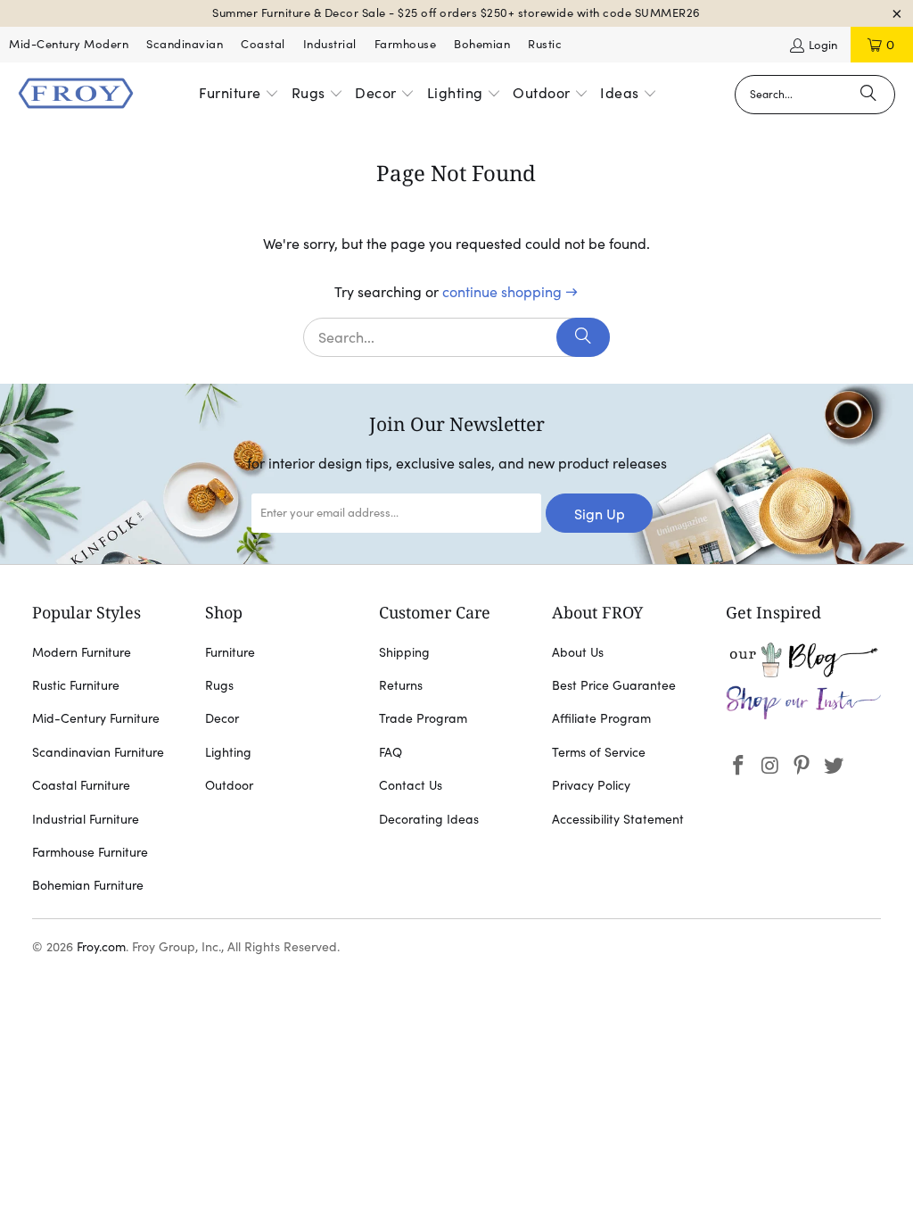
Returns (401, 685)
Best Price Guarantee (614, 685)
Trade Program (423, 718)
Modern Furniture (81, 652)
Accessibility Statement (618, 819)
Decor (222, 718)
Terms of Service (599, 752)
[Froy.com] (76, 95)
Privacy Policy (591, 785)
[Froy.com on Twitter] (834, 766)
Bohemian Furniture (88, 885)
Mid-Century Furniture (96, 718)
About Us (578, 652)
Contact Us (410, 785)
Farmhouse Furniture (90, 852)
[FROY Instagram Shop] (804, 716)
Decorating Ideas (429, 819)
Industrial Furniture (85, 819)
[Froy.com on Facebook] (739, 766)
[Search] (868, 94)
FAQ (390, 752)
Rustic (545, 44)
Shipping (404, 652)
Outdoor (229, 785)
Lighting (228, 752)
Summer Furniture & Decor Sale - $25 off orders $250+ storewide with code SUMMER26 (456, 13)
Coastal (263, 44)
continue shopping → (510, 292)
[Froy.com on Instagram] (770, 766)
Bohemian (482, 44)
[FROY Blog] (804, 673)
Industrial (330, 44)
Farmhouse (405, 44)
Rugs (219, 685)
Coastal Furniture (81, 785)
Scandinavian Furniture (98, 752)
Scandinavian (184, 44)
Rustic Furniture (75, 685)
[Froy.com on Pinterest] (802, 766)
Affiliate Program (601, 718)
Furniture (230, 652)
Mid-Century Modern (68, 44)
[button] (239, 94)
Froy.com (101, 947)
